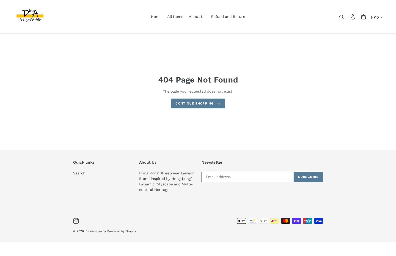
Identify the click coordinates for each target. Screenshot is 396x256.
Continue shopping (195, 103)
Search (79, 173)
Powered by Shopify (121, 231)
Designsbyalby (95, 231)
